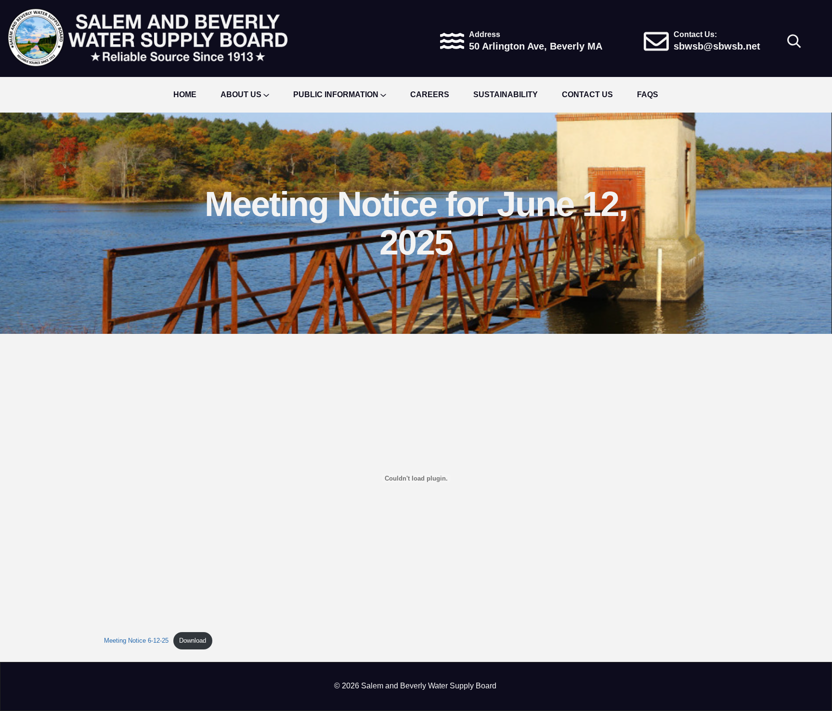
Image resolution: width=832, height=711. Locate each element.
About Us (241, 94)
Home (184, 94)
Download (192, 640)
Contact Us (587, 94)
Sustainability (505, 94)
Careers (429, 94)
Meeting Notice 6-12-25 (136, 640)
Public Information (335, 94)
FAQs (647, 94)
